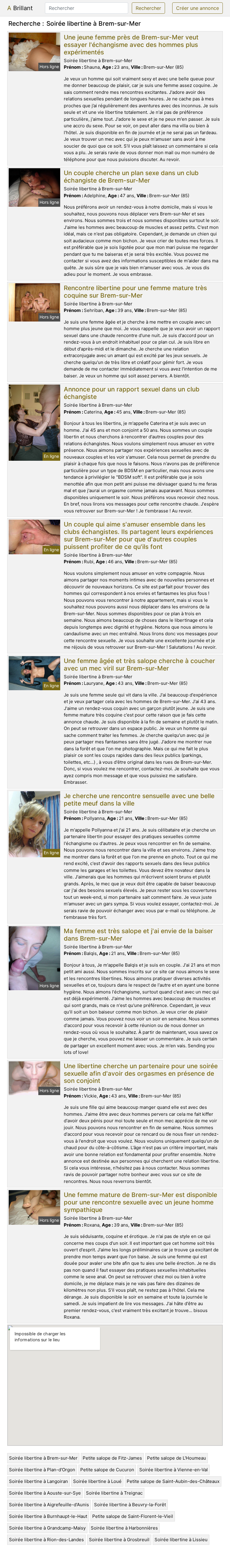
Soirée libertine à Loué (97, 1481)
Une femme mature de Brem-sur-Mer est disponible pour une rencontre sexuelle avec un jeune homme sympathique (140, 1202)
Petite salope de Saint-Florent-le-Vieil (132, 1516)
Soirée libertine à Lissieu (181, 1539)
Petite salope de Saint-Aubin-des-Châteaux (173, 1481)
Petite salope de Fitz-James (112, 1458)
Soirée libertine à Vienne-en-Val (173, 1469)
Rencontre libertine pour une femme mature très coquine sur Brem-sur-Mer (135, 291)
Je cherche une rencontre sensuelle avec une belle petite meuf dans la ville (139, 799)
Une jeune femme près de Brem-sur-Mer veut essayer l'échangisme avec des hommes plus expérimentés (131, 44)
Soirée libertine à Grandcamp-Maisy (47, 1528)
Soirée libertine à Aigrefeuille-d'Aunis (49, 1504)
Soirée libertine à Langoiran (38, 1481)
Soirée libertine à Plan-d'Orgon (42, 1469)
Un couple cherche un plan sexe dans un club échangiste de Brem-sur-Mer (131, 176)
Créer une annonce (197, 8)
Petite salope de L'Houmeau (176, 1458)
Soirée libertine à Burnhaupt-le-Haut (48, 1516)
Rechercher (148, 8)
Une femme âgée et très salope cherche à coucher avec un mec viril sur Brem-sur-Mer (139, 664)
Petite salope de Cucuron (107, 1469)
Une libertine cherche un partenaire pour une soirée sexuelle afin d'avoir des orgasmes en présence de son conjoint (141, 1073)
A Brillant (20, 8)
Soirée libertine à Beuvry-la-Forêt (130, 1504)
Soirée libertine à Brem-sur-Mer (43, 1458)
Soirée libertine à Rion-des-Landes (46, 1539)
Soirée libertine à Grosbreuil (119, 1539)
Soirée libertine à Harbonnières (124, 1528)
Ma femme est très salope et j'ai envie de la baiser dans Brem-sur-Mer (138, 934)
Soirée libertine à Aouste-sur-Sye (45, 1493)
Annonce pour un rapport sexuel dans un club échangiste (131, 392)
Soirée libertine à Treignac (114, 1493)
